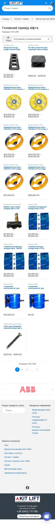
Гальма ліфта (32, 204)
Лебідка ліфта (9, 45)
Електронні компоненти (12, 204)
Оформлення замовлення (15, 473)
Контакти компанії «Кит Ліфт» (17, 461)
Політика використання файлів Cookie (41, 430)
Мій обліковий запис (13, 469)
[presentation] (52, 390)
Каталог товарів (21, 19)
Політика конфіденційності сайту (39, 420)
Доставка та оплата (13, 453)
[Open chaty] (46, 516)
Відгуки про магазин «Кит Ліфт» (18, 449)
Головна (5, 19)
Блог (6, 445)
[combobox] (24, 8)
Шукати (49, 8)
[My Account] (46, 3)
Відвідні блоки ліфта (11, 85)
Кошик (7, 465)
